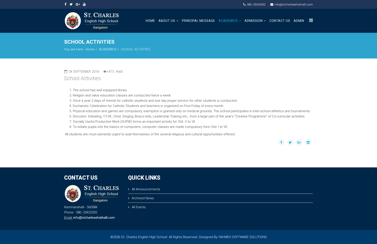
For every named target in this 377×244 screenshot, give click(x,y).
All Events (138, 207)
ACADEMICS (228, 20)
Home (150, 20)
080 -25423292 (256, 4)
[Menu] (311, 20)
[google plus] (78, 4)
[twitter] (71, 4)
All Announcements (145, 189)
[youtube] (84, 4)
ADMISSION (254, 20)
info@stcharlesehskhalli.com (294, 4)
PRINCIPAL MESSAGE (198, 20)
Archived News (142, 198)
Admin (299, 20)
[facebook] (66, 4)
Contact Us (279, 20)
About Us (167, 20)
